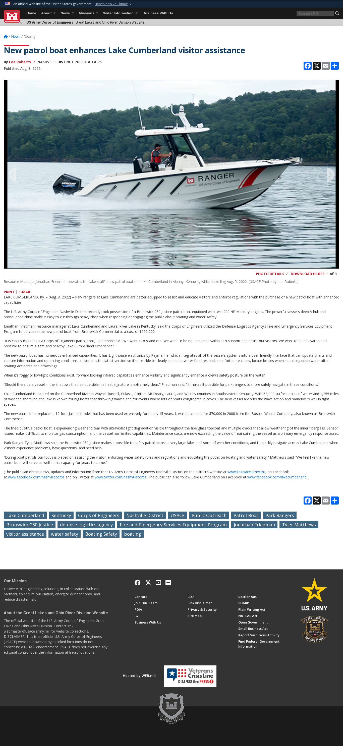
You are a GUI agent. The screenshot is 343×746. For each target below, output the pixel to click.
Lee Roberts (20, 61)
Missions (87, 13)
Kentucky (61, 515)
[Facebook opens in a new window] (138, 582)
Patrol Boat (246, 515)
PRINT (9, 291)
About (47, 13)
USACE (177, 515)
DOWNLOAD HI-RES (307, 273)
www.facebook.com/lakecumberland (277, 477)
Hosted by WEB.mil (139, 675)
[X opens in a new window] (148, 582)
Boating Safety (101, 534)
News (66, 13)
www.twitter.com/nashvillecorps (120, 477)
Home (31, 13)
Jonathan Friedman (254, 525)
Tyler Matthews (299, 525)
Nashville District (144, 515)
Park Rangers (279, 515)
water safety (64, 534)
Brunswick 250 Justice (29, 525)
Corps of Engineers (98, 515)
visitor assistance (25, 534)
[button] (114, 4)
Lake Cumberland (25, 515)
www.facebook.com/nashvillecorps (36, 477)
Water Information (119, 13)
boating (132, 534)
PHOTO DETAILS (270, 273)
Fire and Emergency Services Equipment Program (173, 525)
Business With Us (158, 13)
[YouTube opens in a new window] (158, 582)
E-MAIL (25, 291)
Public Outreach (209, 515)
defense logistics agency (86, 525)
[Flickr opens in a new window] (168, 582)
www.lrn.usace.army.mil (246, 471)
